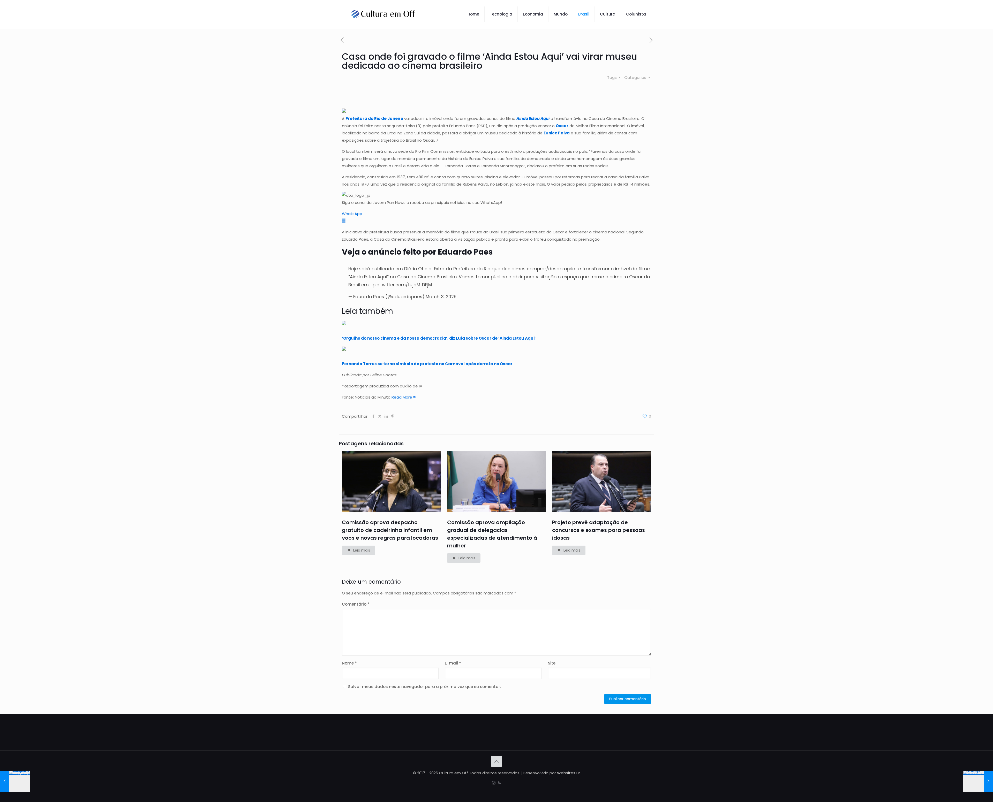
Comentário (356, 604)
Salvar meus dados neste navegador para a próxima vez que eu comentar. (424, 686)
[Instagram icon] (494, 782)
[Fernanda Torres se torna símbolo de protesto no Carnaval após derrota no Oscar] (344, 349)
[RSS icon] (499, 782)
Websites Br (568, 773)
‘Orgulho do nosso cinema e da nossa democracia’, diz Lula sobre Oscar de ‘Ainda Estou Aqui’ (439, 338)
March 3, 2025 (441, 297)
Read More (402, 397)
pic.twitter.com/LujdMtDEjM (402, 285)
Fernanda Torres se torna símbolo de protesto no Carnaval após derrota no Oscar (427, 363)
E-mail (453, 663)
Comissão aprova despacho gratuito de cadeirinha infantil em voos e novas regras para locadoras (390, 530)
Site (551, 663)
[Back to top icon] (496, 761)
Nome (349, 663)
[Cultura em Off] (383, 14)
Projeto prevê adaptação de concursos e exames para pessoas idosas (598, 530)
